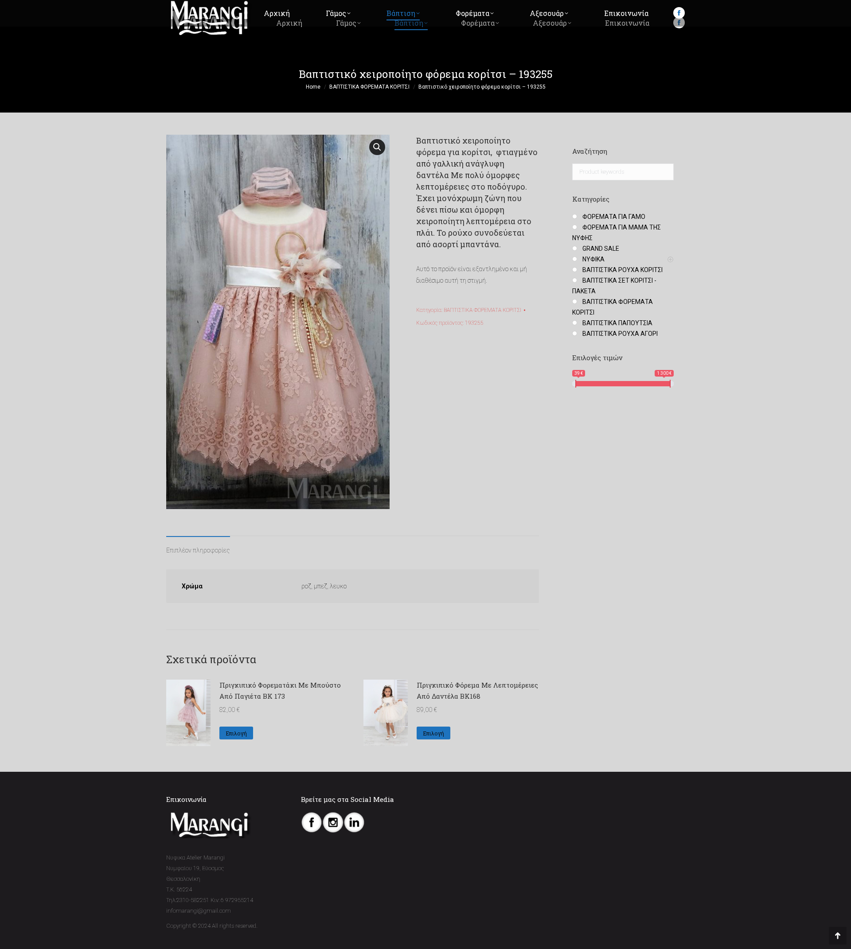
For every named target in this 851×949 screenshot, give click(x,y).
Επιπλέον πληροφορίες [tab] (198, 550)
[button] (377, 147)
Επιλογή (236, 733)
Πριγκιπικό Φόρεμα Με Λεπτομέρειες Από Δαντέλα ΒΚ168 (477, 690)
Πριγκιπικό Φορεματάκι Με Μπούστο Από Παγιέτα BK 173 (280, 690)
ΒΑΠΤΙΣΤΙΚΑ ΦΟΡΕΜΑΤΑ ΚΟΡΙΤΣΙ (482, 310)
